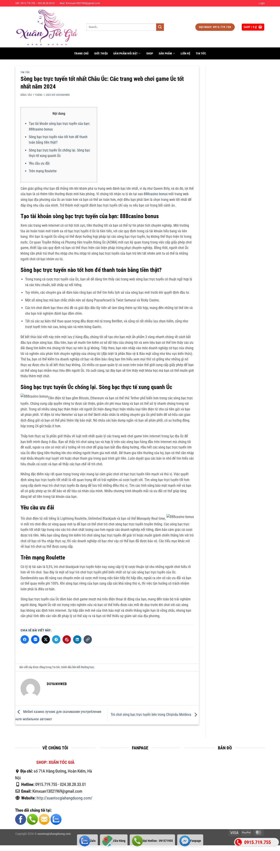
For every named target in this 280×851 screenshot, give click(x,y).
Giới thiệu (101, 53)
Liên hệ (185, 53)
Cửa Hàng (119, 840)
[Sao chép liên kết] (88, 639)
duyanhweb (63, 95)
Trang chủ (81, 53)
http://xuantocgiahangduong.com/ (64, 798)
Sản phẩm (165, 53)
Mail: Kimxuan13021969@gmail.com (80, 3)
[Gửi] (160, 27)
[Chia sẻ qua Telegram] (56, 639)
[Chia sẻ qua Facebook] (25, 639)
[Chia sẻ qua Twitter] (46, 639)
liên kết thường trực (83, 667)
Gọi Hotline (158, 840)
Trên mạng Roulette (43, 171)
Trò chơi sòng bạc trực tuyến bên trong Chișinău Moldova (151, 715)
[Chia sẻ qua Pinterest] (67, 639)
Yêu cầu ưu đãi (39, 163)
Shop (149, 53)
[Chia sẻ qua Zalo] (35, 639)
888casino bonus (156, 194)
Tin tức (201, 53)
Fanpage (195, 840)
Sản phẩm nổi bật (125, 53)
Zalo (93, 840)
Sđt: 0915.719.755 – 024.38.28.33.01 (35, 3)
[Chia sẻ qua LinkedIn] (77, 639)
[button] (262, 3)
